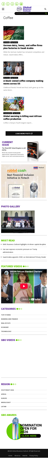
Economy (6, 42)
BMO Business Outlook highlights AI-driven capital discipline (24, 244)
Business (6, 78)
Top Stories (14, 42)
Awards (24, 456)
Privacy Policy (33, 456)
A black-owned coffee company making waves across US (23, 82)
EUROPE (4, 398)
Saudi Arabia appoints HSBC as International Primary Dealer (24, 257)
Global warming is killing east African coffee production (22, 118)
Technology (6, 331)
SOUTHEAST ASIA (7, 390)
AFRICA (3, 394)
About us (17, 456)
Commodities (7, 113)
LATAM (3, 406)
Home (10, 456)
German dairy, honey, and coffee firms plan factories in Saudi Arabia (22, 47)
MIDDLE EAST (6, 402)
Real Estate (5, 323)
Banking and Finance (9, 319)
